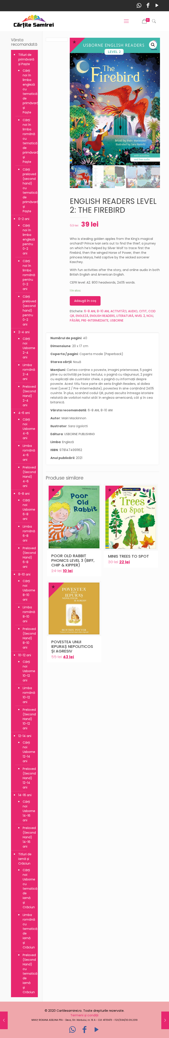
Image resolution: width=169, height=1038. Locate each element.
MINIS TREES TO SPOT (128, 556)
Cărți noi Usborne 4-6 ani (28, 428)
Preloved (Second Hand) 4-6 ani (28, 476)
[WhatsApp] (139, 5)
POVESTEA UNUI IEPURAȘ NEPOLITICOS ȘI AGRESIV (72, 646)
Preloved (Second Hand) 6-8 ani (28, 557)
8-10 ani (24, 574)
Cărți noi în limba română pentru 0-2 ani (28, 275)
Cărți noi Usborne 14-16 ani (28, 810)
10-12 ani (24, 655)
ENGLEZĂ (82, 316)
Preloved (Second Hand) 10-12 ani (28, 718)
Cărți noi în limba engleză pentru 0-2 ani (28, 239)
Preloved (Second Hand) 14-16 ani (28, 837)
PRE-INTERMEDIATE (94, 320)
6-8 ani (23, 493)
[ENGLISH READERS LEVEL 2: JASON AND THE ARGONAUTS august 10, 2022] (165, 1020)
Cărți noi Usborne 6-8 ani (28, 509)
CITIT (143, 311)
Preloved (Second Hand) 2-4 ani (28, 395)
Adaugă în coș (85, 301)
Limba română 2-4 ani (28, 372)
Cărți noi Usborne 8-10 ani (28, 590)
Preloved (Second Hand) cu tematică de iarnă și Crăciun (28, 973)
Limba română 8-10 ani (28, 614)
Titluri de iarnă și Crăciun (24, 859)
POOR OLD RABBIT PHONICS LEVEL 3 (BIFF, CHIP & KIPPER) (72, 560)
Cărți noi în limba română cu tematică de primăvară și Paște (28, 141)
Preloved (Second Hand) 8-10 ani (28, 638)
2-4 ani (23, 332)
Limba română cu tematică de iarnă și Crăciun (28, 931)
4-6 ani (24, 413)
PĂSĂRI (75, 320)
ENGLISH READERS (102, 316)
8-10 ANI (103, 311)
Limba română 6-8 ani (28, 533)
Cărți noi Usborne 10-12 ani (28, 671)
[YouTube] (157, 5)
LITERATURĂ (124, 316)
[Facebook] (148, 5)
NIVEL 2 (140, 316)
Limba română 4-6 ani (28, 453)
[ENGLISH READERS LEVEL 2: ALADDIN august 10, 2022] (4, 1020)
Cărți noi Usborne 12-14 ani (28, 751)
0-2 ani (23, 219)
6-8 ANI (89, 311)
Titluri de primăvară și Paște (26, 59)
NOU (150, 316)
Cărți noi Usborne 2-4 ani (28, 348)
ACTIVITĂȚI (118, 311)
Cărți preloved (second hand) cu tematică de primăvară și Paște (28, 190)
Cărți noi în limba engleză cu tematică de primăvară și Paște (28, 91)
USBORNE (116, 320)
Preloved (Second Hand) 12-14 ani (28, 778)
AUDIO (133, 311)
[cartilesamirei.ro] (34, 21)
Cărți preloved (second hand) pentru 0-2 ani (28, 310)
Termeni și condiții (84, 1015)
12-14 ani (24, 736)
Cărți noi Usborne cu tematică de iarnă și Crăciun (28, 888)
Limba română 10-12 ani (28, 695)
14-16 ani (24, 795)
